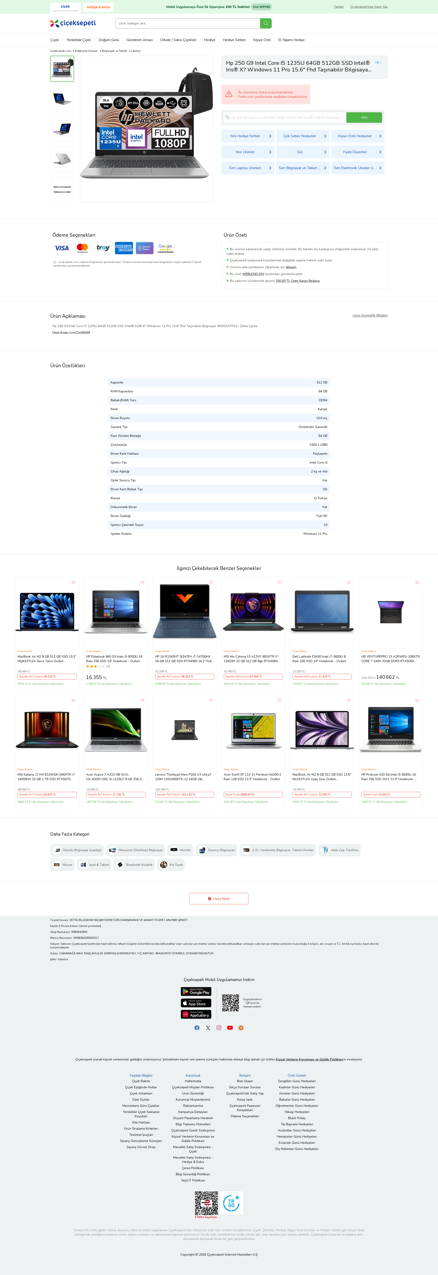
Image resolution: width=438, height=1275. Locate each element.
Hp (377, 62)
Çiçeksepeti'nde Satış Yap (369, 7)
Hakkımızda (193, 1081)
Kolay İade (245, 1099)
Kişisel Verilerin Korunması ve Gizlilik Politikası (193, 1138)
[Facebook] (197, 1028)
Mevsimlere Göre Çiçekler (141, 1106)
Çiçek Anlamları (141, 1093)
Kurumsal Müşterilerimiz (193, 1099)
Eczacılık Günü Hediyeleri (297, 1143)
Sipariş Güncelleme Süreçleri (141, 1141)
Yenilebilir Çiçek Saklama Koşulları (141, 1114)
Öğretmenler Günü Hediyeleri (297, 1106)
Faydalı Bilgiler (141, 1075)
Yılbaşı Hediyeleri (296, 1112)
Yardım (339, 7)
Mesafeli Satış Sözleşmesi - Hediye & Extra (193, 1159)
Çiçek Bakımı (141, 1081)
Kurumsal (193, 1075)
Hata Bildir (221, 898)
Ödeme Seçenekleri (245, 1116)
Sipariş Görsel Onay (141, 1147)
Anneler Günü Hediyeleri (297, 1093)
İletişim (245, 1075)
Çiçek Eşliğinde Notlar (141, 1087)
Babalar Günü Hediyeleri (297, 1099)
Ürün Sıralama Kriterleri (141, 1128)
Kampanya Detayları (193, 1112)
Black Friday (297, 1118)
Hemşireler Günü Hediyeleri (297, 1136)
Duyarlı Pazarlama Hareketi (193, 1118)
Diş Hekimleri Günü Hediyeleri (296, 1149)
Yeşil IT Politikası (193, 1180)
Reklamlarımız (193, 1106)
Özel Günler (141, 1099)
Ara (266, 23)
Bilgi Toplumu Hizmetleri (193, 1124)
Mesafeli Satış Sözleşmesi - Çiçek (193, 1149)
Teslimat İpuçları (141, 1135)
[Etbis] (206, 1205)
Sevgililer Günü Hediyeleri (297, 1081)
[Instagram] (219, 1028)
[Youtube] (230, 1028)
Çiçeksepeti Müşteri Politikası (193, 1087)
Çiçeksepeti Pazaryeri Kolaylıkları (244, 1108)
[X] (208, 1028)
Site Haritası (141, 1122)
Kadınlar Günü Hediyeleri (297, 1087)
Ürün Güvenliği (193, 1093)
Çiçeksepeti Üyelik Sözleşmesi (193, 1130)
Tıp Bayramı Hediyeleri (297, 1124)
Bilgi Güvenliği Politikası (193, 1174)
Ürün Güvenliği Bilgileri (370, 315)
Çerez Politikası (193, 1168)
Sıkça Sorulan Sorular (245, 1087)
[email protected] (90, 926)
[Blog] (241, 1028)
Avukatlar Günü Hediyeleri (297, 1130)
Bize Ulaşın (245, 1081)
